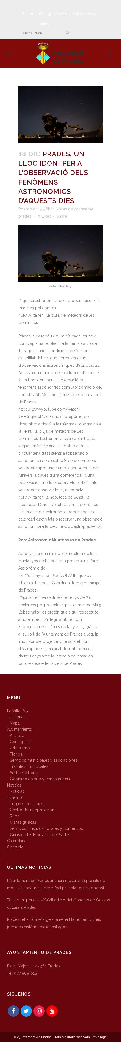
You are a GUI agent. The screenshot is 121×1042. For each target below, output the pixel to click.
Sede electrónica (25, 772)
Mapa (15, 723)
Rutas (15, 816)
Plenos (16, 754)
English (76, 14)
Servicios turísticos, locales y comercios (46, 828)
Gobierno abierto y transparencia (40, 779)
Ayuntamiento (19, 729)
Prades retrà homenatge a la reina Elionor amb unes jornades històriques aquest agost (54, 923)
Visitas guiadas (23, 822)
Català (91, 14)
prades (25, 216)
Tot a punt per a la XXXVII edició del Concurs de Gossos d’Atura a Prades (58, 904)
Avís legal (100, 1037)
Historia (16, 717)
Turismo (14, 797)
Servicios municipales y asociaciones (43, 760)
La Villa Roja (18, 710)
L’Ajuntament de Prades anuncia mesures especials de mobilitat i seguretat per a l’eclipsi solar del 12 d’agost (56, 884)
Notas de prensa (71, 209)
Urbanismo (20, 748)
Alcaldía (17, 735)
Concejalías (20, 741)
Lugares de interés (27, 803)
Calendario (17, 841)
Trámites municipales (29, 766)
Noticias (14, 785)
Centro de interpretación (32, 810)
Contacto (15, 847)
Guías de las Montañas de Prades (40, 834)
